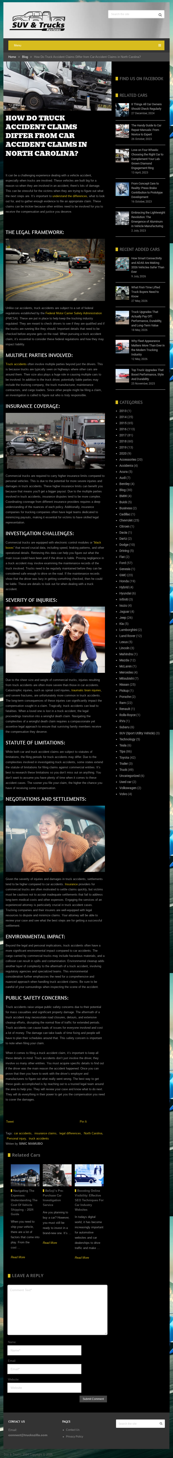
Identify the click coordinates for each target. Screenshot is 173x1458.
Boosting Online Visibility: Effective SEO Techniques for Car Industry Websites (89, 1200)
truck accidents (39, 1138)
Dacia (123, 532)
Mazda (124, 660)
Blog (25, 57)
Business (125, 508)
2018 (123, 441)
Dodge (123, 544)
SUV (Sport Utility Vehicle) (137, 733)
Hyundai (125, 593)
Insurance (71, 884)
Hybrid (124, 587)
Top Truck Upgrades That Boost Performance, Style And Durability (147, 374)
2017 (123, 435)
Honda (124, 581)
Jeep (122, 617)
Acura (123, 471)
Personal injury (16, 1138)
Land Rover (127, 636)
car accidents (23, 1133)
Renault (124, 709)
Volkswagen (128, 788)
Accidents (126, 465)
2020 (123, 453)
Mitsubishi (126, 678)
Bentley (124, 484)
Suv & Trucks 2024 (16, 1454)
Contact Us (73, 1429)
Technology (127, 739)
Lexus (123, 642)
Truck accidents (16, 364)
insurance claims (45, 1133)
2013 (123, 411)
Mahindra (126, 654)
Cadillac (124, 514)
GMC (122, 575)
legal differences (70, 1133)
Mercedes (126, 672)
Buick (123, 502)
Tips (122, 751)
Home (12, 57)
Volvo (123, 794)
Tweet (10, 1121)
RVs (122, 721)
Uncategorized (129, 776)
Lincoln (124, 648)
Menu (17, 45)
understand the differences (69, 196)
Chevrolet (126, 520)
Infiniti (123, 599)
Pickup (124, 690)
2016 (123, 429)
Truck (123, 769)
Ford (122, 563)
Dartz (123, 538)
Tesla (123, 745)
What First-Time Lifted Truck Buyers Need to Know (145, 292)
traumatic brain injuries (86, 690)
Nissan (124, 684)
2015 (123, 423)
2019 (123, 447)
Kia (121, 624)
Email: (12, 1360)
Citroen (124, 526)
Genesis (124, 569)
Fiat (122, 557)
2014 (123, 417)
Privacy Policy (74, 1436)
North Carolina (93, 1133)
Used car (125, 782)
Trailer (123, 763)
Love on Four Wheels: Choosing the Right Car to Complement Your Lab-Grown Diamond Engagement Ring (147, 159)
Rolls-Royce (127, 715)
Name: (12, 1342)
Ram (122, 703)
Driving (124, 551)
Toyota (124, 757)
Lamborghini (128, 630)
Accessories (127, 459)
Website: (13, 1379)
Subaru (124, 727)
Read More (18, 1257)
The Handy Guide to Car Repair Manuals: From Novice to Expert (146, 130)
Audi (122, 478)
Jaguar (124, 611)
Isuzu (123, 605)
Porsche (125, 696)
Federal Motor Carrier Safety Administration (74, 313)
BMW (123, 496)
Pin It (83, 1121)
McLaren (125, 666)
